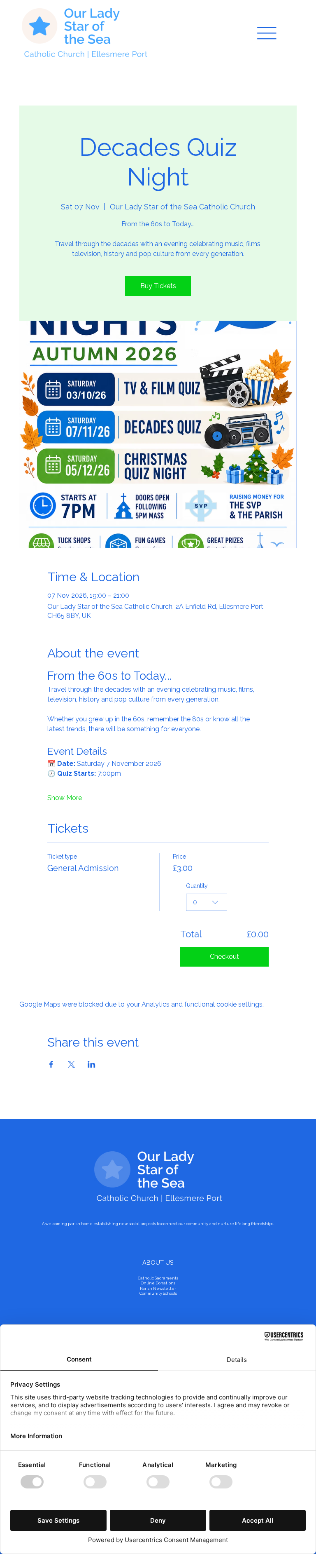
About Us (158, 1262)
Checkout (224, 956)
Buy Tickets (158, 286)
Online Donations (158, 1283)
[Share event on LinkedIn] (91, 1064)
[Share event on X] (71, 1064)
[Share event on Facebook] (51, 1064)
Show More (64, 798)
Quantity (197, 886)
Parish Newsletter (158, 1288)
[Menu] (267, 33)
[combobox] (206, 902)
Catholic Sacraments (158, 1278)
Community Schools (158, 1293)
